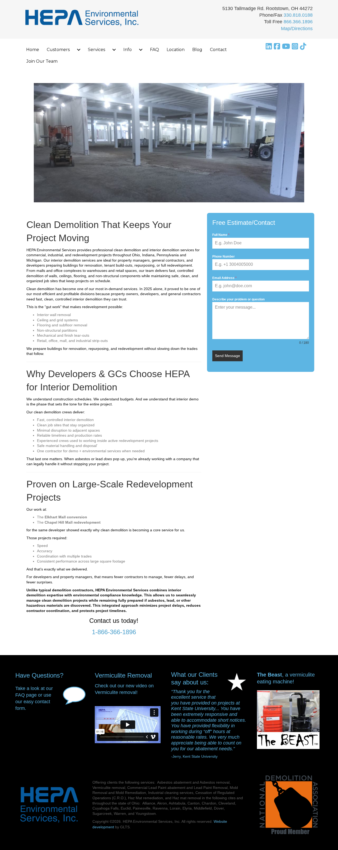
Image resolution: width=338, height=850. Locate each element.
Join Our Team (42, 61)
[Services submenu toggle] (114, 50)
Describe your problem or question (238, 299)
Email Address (224, 278)
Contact (218, 49)
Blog (197, 49)
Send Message (227, 356)
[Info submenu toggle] (140, 50)
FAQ (154, 49)
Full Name (220, 235)
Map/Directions (297, 28)
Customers (58, 49)
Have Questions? (39, 675)
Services (96, 49)
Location (176, 49)
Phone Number (223, 256)
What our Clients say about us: (194, 678)
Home (32, 49)
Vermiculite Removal (123, 675)
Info (127, 49)
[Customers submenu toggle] (78, 50)
